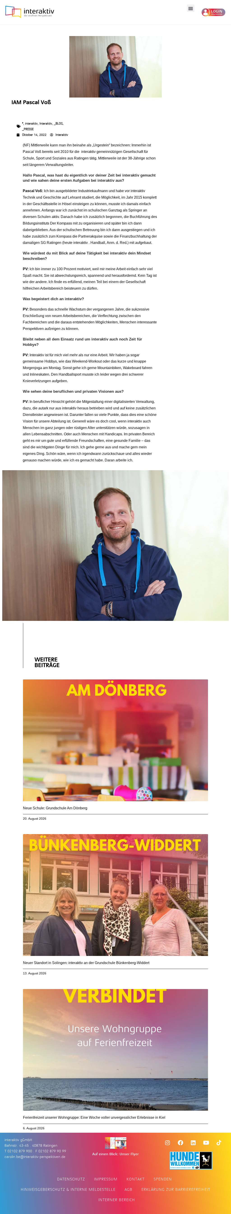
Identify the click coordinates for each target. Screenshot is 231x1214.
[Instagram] (167, 1142)
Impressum (106, 1179)
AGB (128, 1189)
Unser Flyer (129, 1154)
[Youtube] (206, 1142)
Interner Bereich (116, 1200)
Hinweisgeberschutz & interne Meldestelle (68, 1189)
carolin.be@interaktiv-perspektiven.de (35, 1157)
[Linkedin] (193, 1142)
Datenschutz (71, 1179)
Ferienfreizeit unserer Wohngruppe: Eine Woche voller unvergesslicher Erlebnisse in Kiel (94, 1117)
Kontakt (136, 1179)
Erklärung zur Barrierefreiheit (175, 1189)
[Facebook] (180, 1142)
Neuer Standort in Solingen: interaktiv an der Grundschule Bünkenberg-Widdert (86, 963)
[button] (190, 8)
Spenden (163, 1179)
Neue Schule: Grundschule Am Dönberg (55, 808)
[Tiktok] (219, 1142)
